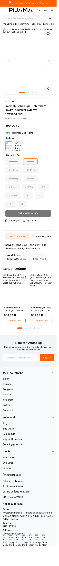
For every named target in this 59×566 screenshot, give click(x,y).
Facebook (8, 410)
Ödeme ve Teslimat (13, 481)
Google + (8, 389)
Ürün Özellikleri (17, 236)
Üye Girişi (8, 462)
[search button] (50, 18)
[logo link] (21, 10)
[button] (22, 92)
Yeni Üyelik (9, 457)
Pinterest (7, 394)
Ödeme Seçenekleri (44, 236)
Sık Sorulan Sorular (13, 486)
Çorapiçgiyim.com (12, 444)
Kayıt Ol (47, 357)
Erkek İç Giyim (22, 24)
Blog (5, 423)
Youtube (7, 384)
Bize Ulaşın (8, 428)
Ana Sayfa (7, 24)
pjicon (6, 378)
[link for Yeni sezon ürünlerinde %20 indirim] (28, 3)
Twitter (6, 405)
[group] (28, 61)
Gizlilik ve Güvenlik (13, 496)
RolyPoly (8, 307)
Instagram (8, 399)
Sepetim (7, 468)
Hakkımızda (9, 433)
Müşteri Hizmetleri (12, 439)
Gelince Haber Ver (28, 213)
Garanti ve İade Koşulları (16, 491)
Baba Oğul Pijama (40, 24)
